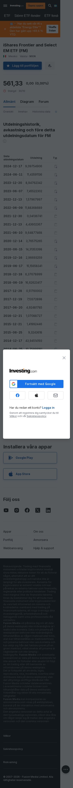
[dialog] (36, 394)
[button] (45, 5)
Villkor (13, 416)
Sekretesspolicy (36, 416)
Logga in (48, 407)
